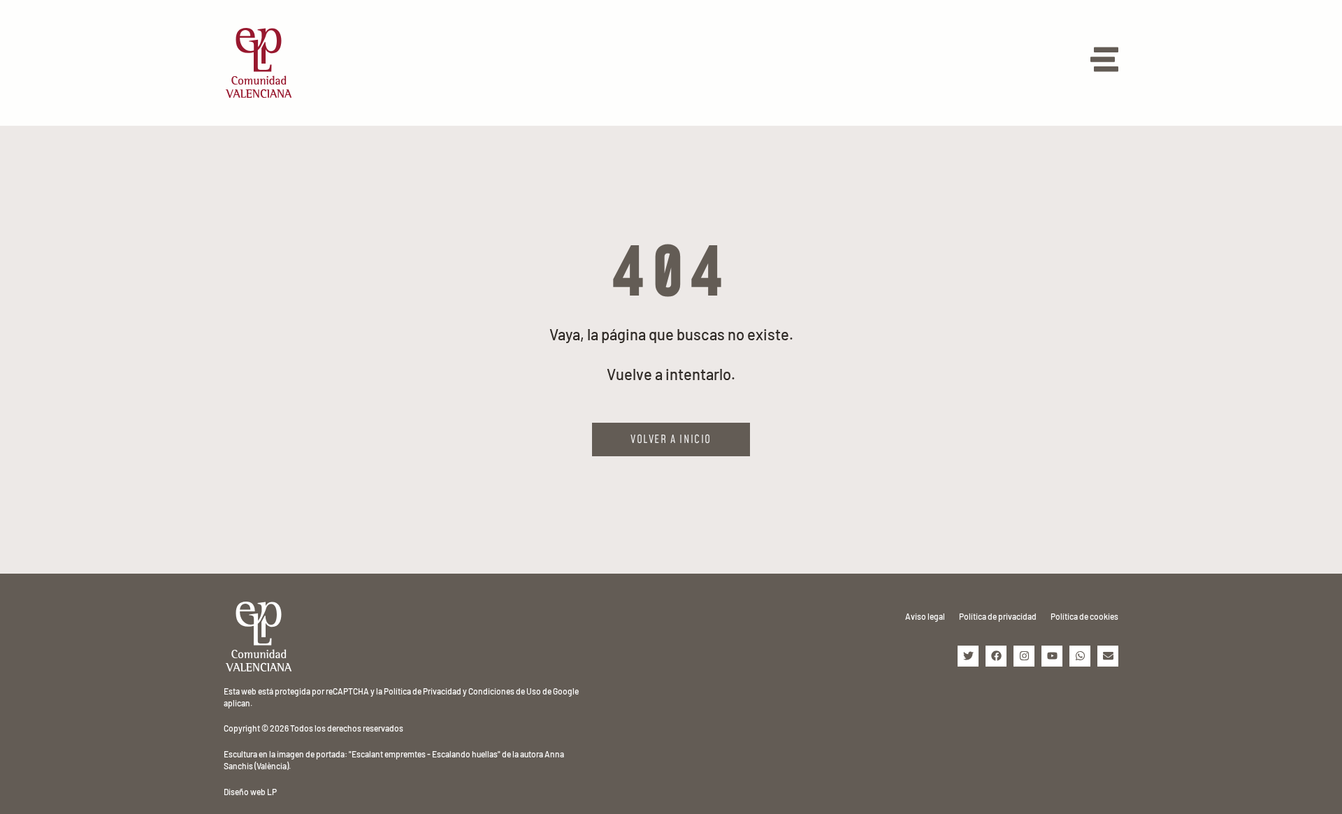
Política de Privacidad (422, 691)
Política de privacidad (998, 616)
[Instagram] (1023, 656)
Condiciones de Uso (504, 691)
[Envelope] (1107, 656)
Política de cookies (1084, 616)
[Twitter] (968, 656)
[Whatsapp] (1079, 656)
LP (272, 792)
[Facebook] (996, 656)
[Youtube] (1051, 656)
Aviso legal (925, 616)
